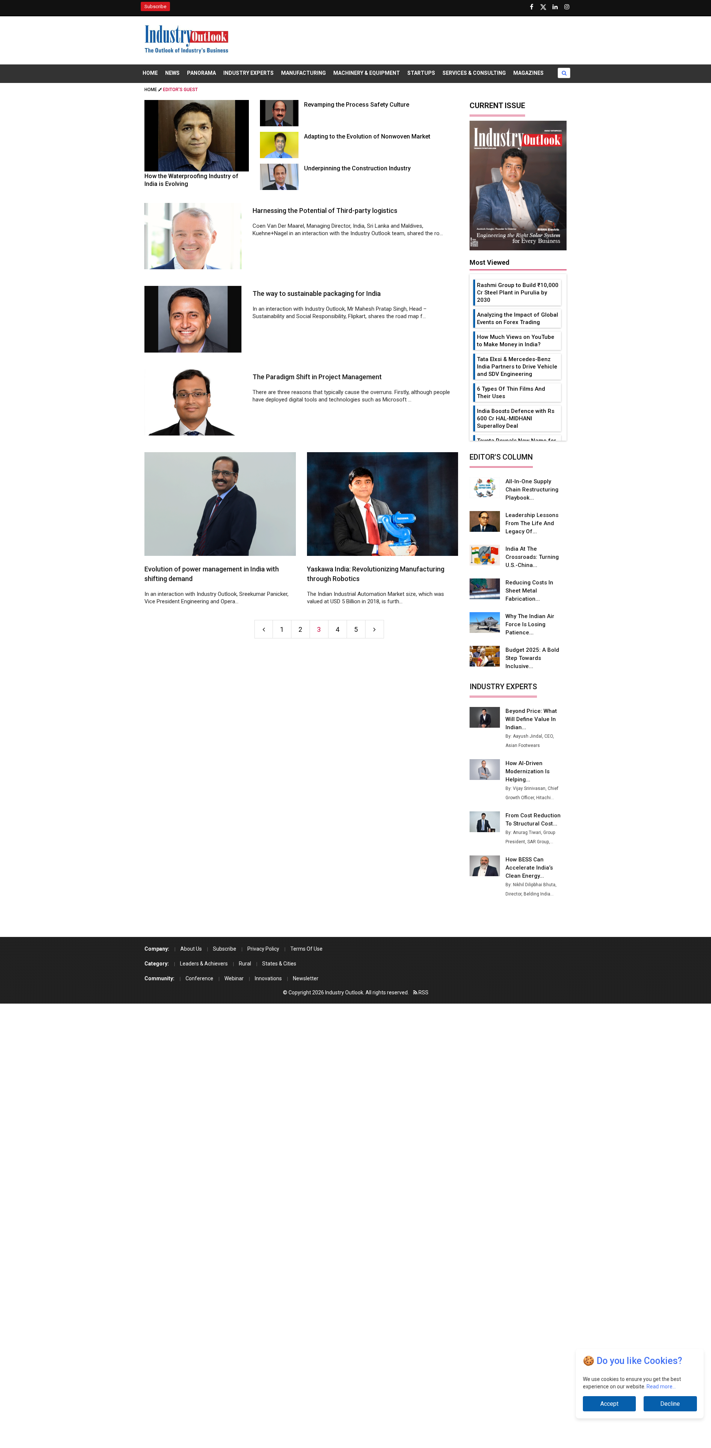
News (172, 73)
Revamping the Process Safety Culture (356, 104)
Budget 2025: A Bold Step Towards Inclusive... (532, 658)
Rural (245, 964)
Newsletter (305, 978)
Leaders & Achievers (204, 964)
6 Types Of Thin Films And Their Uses (511, 393)
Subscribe (155, 6)
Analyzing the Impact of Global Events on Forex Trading (517, 318)
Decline (670, 1403)
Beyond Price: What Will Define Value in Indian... (531, 719)
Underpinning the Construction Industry (357, 168)
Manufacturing (303, 73)
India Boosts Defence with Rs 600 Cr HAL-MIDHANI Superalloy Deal (515, 418)
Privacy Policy (263, 949)
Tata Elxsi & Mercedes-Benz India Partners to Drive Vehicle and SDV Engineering (517, 366)
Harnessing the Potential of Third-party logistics (325, 210)
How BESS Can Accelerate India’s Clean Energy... (529, 867)
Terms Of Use (306, 949)
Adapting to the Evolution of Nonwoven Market (367, 136)
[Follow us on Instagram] (567, 7)
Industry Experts (248, 73)
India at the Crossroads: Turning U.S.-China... (532, 556)
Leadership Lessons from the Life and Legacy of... (531, 523)
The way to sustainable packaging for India (317, 293)
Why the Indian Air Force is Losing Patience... (529, 624)
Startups (421, 73)
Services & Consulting (474, 73)
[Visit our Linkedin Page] (555, 7)
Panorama (201, 73)
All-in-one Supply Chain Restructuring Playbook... (531, 489)
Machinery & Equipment (366, 73)
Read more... (661, 1386)
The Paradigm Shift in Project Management (317, 377)
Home (150, 73)
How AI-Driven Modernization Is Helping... (527, 771)
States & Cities (279, 964)
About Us (191, 949)
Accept (609, 1403)
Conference (199, 978)
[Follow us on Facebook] (531, 7)
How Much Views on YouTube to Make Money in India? (515, 341)
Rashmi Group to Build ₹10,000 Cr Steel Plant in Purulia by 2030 (517, 292)
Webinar (234, 978)
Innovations (268, 978)
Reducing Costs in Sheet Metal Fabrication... (529, 590)
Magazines (528, 73)
